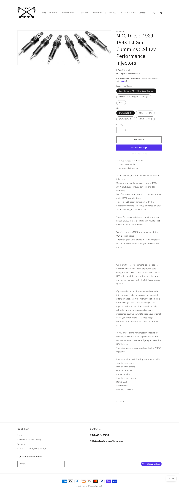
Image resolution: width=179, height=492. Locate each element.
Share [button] (121, 401)
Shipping (119, 74)
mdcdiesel (85, 486)
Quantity (119, 125)
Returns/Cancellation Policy (29, 439)
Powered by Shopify (96, 486)
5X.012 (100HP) (125, 113)
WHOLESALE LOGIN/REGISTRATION (31, 449)
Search (20, 435)
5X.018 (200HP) (145, 119)
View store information (128, 168)
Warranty (21, 444)
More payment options (139, 154)
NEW (121, 102)
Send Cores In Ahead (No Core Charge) (136, 91)
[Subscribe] (61, 464)
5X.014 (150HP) (145, 113)
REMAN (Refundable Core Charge (133, 97)
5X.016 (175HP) (125, 119)
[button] (54, 12)
